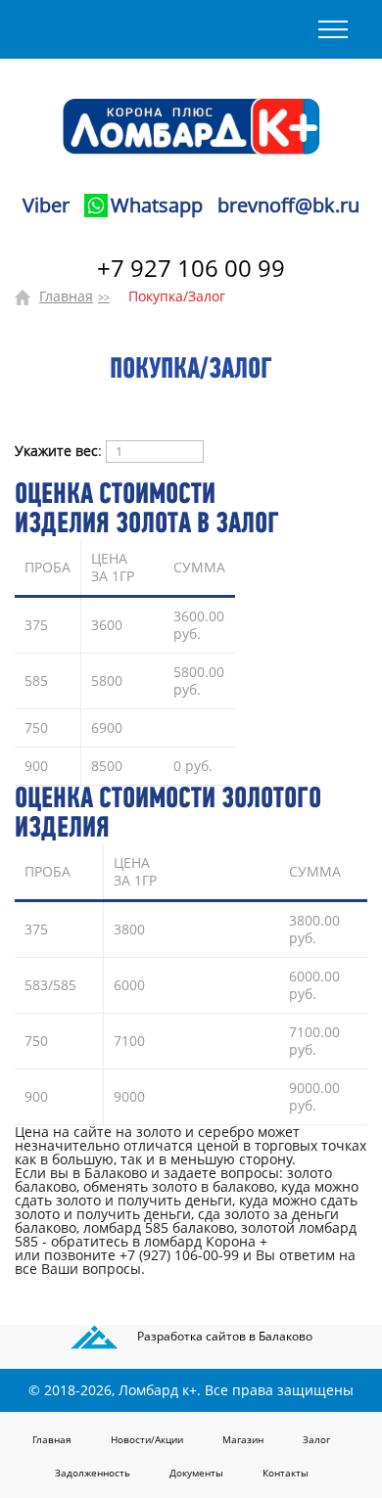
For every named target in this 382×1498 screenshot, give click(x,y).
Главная (66, 296)
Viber (46, 205)
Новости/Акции (147, 1439)
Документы (196, 1472)
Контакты (286, 1472)
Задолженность (92, 1472)
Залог (316, 1439)
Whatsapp (157, 205)
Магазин (242, 1439)
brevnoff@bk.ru (288, 205)
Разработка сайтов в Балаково (224, 1336)
